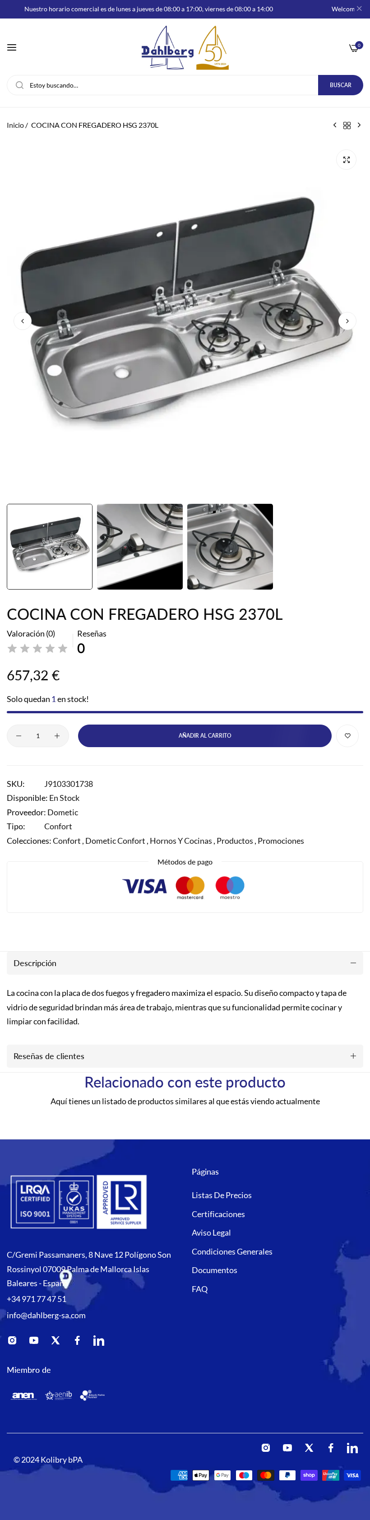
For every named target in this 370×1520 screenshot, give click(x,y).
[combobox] (185, 85)
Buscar (341, 85)
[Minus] (19, 736)
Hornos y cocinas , (182, 841)
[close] (359, 9)
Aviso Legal (211, 1232)
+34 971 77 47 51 (36, 1299)
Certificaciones (218, 1214)
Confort (58, 826)
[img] (37, 648)
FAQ (200, 1289)
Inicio (15, 125)
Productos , (236, 841)
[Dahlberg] (185, 47)
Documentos (214, 1270)
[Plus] (57, 736)
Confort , (68, 841)
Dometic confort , (116, 841)
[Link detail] (15, 1342)
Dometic (62, 812)
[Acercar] (346, 159)
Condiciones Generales (232, 1251)
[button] (347, 321)
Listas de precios (222, 1195)
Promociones (281, 841)
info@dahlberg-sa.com (46, 1315)
